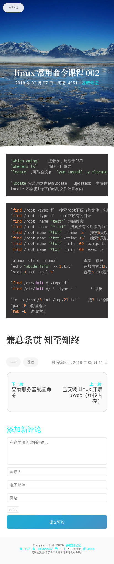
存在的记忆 (73, 545)
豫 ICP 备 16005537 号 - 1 (43, 549)
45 (77, 552)
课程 (30, 362)
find (13, 362)
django (89, 549)
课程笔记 (90, 83)
